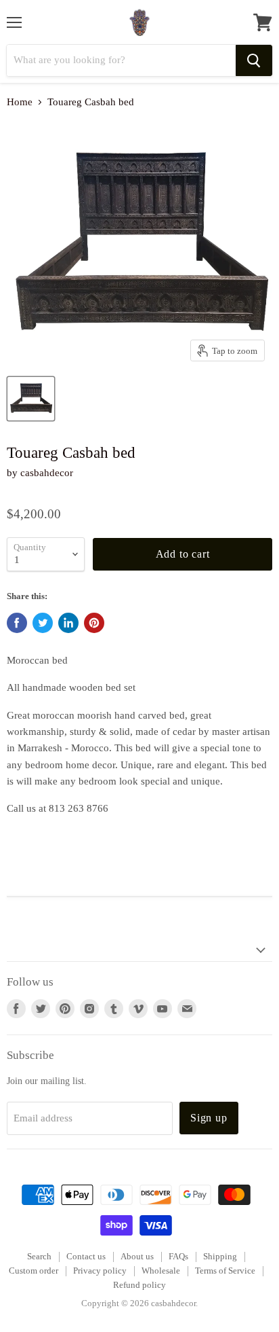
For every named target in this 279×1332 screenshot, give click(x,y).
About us (137, 1256)
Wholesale (161, 1270)
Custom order (33, 1270)
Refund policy (139, 1285)
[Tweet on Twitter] (43, 623)
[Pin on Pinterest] (94, 623)
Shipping (220, 1256)
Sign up (209, 1117)
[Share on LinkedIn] (68, 623)
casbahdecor (46, 472)
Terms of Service (225, 1270)
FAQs (178, 1256)
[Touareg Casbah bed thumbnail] (30, 398)
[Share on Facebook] (17, 623)
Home (20, 101)
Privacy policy (100, 1270)
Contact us (86, 1256)
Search (39, 1256)
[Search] (254, 60)
